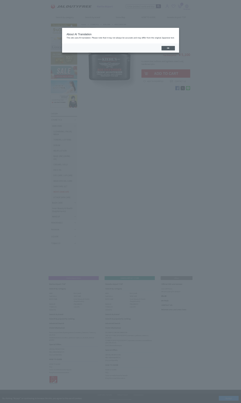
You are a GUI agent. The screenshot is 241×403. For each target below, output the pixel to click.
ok (168, 48)
